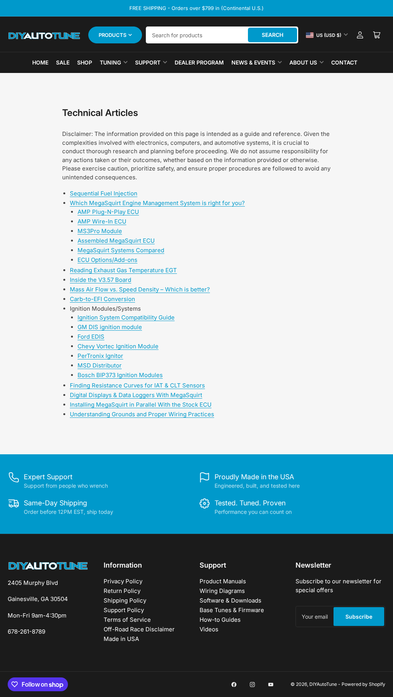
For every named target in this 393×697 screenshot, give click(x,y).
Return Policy (122, 590)
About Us (303, 62)
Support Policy (124, 610)
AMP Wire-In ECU (102, 221)
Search (272, 34)
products (112, 35)
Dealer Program (199, 62)
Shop (84, 62)
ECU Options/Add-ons (107, 259)
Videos (209, 629)
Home (40, 62)
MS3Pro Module (100, 231)
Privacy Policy (123, 581)
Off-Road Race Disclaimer (139, 629)
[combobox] (222, 34)
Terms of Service (127, 619)
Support (147, 62)
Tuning (110, 62)
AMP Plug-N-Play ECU (108, 211)
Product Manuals (223, 581)
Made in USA (121, 638)
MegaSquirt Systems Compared (121, 250)
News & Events (253, 62)
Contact (344, 62)
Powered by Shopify (363, 684)
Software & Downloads (230, 600)
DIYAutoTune (323, 684)
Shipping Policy (125, 600)
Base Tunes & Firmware (232, 610)
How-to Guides (220, 619)
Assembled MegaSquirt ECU (116, 240)
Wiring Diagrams (222, 590)
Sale (62, 62)
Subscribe (358, 616)
